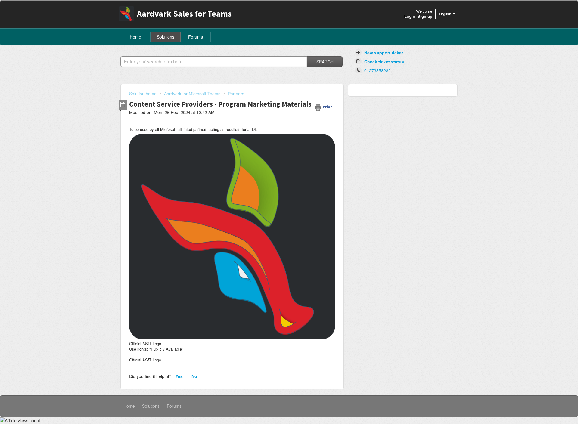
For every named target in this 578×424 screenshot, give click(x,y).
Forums (195, 37)
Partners (236, 94)
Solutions (165, 37)
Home (135, 37)
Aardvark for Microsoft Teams (192, 94)
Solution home (143, 94)
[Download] (278, 135)
